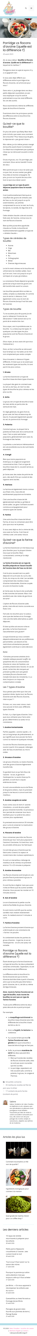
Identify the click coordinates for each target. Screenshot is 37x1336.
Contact (25, 1331)
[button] (26, 8)
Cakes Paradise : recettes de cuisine (21, 1328)
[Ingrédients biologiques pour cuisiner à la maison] (18, 1184)
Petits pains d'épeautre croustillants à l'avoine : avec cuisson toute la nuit (17, 1251)
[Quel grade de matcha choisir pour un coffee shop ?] (18, 1211)
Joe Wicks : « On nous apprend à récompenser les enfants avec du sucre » (18, 1288)
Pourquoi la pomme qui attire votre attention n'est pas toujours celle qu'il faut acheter (18, 1275)
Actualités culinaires (14, 1082)
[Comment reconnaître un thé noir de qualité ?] (18, 1157)
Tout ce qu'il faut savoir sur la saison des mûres (17, 1263)
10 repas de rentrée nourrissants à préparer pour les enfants (17, 1238)
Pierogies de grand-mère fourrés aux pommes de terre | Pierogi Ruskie (18, 1311)
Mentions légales (15, 1331)
